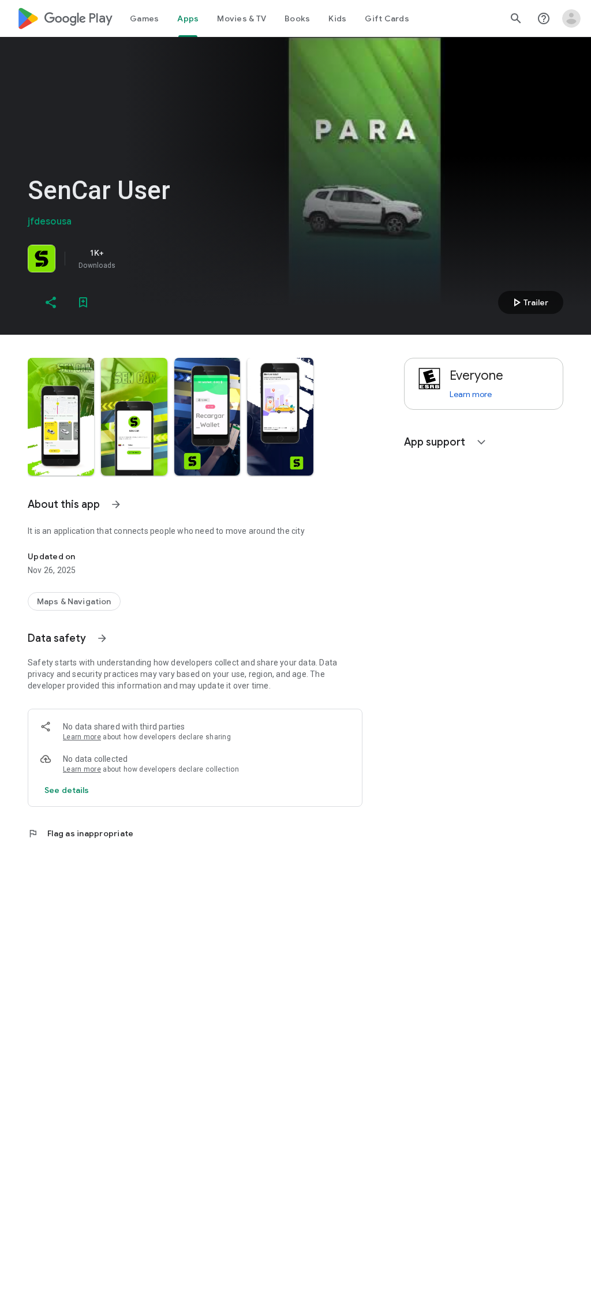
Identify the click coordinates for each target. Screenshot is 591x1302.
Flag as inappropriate (80, 833)
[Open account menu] (571, 18)
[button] (61, 417)
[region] (189, 258)
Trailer (529, 302)
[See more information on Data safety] (102, 638)
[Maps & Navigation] (74, 601)
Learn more (82, 737)
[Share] (51, 302)
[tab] (144, 18)
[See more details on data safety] (67, 790)
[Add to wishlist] (83, 302)
